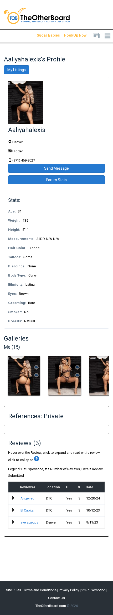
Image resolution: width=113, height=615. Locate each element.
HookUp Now (69, 35)
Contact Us (56, 598)
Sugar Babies (42, 35)
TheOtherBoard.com (50, 606)
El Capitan (27, 510)
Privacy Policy (69, 590)
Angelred (27, 498)
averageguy (29, 522)
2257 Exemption (93, 590)
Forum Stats (56, 180)
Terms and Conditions (39, 590)
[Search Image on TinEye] (36, 367)
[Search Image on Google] (36, 375)
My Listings (16, 70)
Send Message (56, 168)
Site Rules (13, 590)
